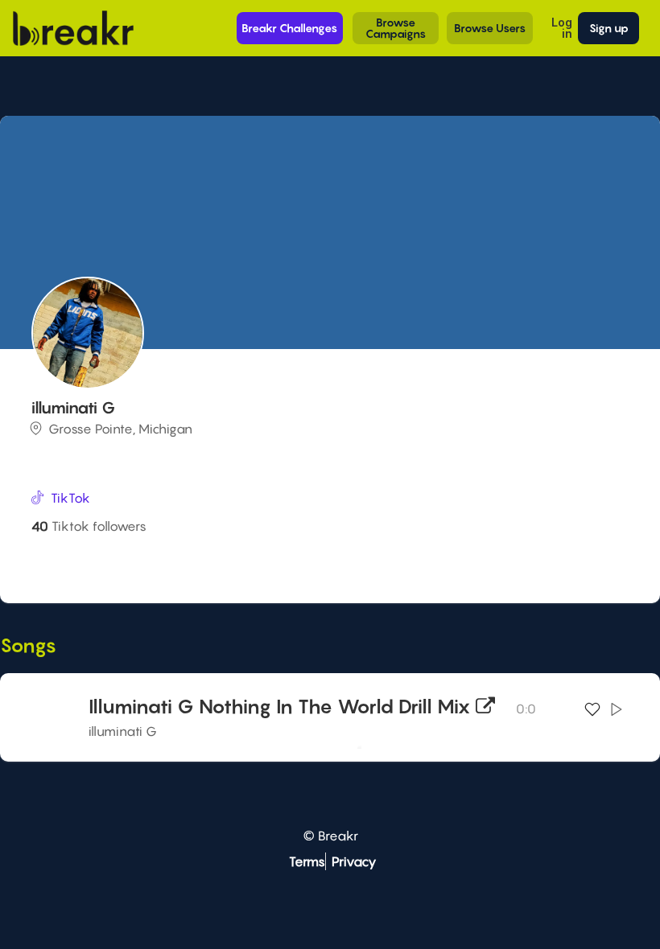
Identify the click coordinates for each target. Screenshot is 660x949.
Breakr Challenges (289, 28)
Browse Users (490, 28)
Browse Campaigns (395, 27)
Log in (561, 27)
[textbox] (328, 561)
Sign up (609, 28)
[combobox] (328, 562)
